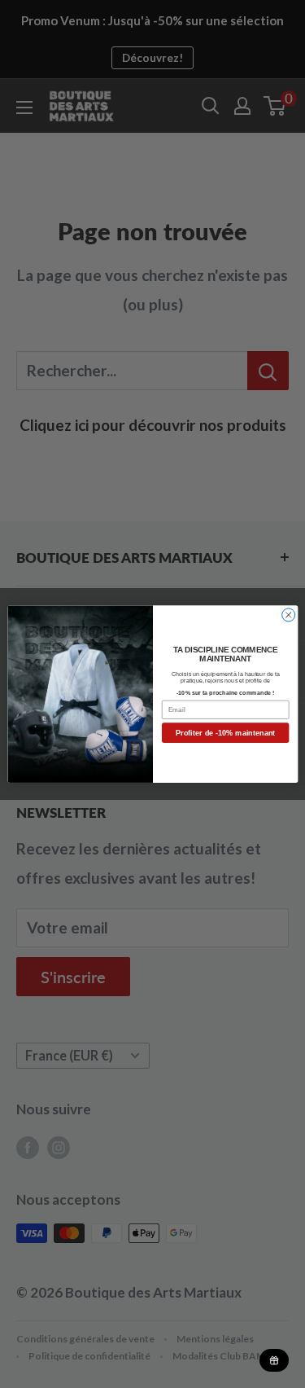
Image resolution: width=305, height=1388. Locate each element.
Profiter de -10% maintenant (225, 733)
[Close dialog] (287, 615)
